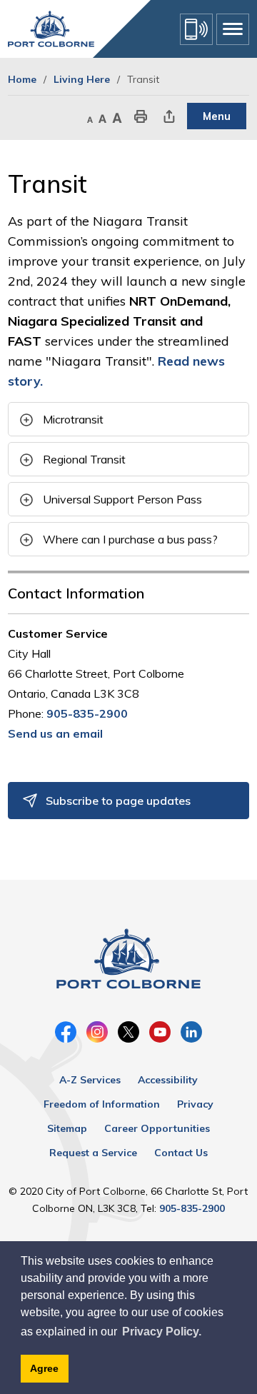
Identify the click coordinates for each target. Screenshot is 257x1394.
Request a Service (93, 1152)
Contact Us (181, 1152)
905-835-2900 (87, 713)
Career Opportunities (157, 1128)
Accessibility (168, 1079)
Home (22, 79)
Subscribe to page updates (118, 800)
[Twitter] (128, 1032)
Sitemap (67, 1128)
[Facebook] (65, 1032)
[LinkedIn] (191, 1032)
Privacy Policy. (161, 1331)
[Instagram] (97, 1032)
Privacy (195, 1104)
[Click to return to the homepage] (51, 29)
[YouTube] (160, 1032)
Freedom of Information (102, 1104)
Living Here (82, 79)
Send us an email (55, 733)
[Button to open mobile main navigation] (232, 29)
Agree (44, 1368)
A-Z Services (90, 1079)
